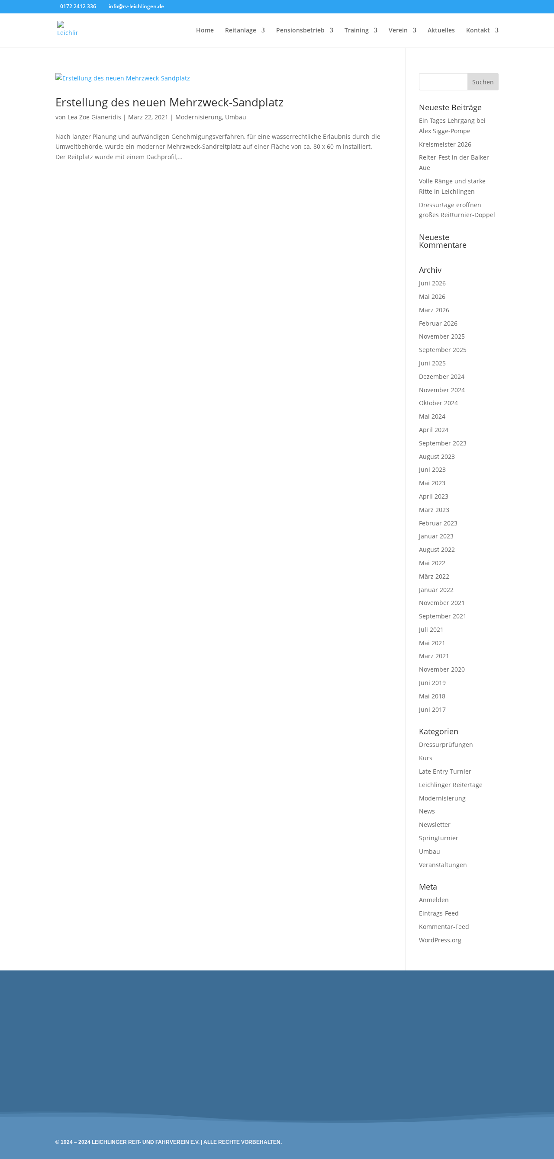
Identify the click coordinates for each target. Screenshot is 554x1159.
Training (357, 30)
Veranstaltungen (443, 865)
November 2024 (442, 390)
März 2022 (434, 576)
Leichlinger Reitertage (451, 785)
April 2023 (433, 496)
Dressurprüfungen (446, 744)
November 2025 (442, 336)
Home (205, 30)
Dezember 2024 (441, 376)
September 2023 (443, 443)
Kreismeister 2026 (445, 144)
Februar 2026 (438, 323)
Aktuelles (441, 30)
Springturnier (438, 838)
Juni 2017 (432, 709)
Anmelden (434, 900)
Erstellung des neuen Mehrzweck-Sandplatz (169, 102)
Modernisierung (198, 117)
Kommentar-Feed (444, 926)
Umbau (235, 117)
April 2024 (433, 430)
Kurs (425, 758)
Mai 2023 (432, 483)
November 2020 (442, 669)
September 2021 (443, 616)
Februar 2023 (438, 523)
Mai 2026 (432, 296)
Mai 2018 (432, 696)
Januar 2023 (436, 536)
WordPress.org (440, 940)
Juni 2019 (432, 683)
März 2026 (434, 310)
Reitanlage (240, 30)
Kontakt (478, 30)
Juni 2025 (432, 363)
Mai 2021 (432, 643)
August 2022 (437, 549)
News (427, 811)
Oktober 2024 (438, 403)
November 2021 (442, 603)
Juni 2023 (432, 469)
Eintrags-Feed (439, 913)
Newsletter (435, 824)
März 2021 (434, 656)
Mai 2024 (432, 416)
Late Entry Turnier (445, 771)
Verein (398, 30)
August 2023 (437, 456)
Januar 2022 (436, 590)
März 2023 (434, 510)
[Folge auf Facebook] (257, 1031)
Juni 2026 (432, 283)
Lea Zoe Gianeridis (94, 117)
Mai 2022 (432, 563)
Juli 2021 (431, 629)
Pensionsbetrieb (300, 30)
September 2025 (443, 350)
